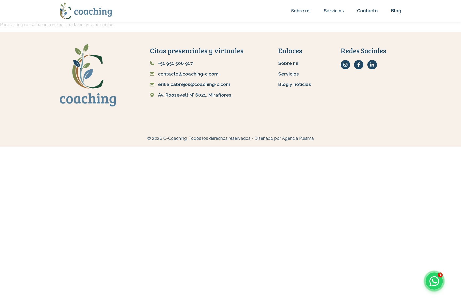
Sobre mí (301, 10)
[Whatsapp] (434, 281)
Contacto (367, 10)
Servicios (334, 10)
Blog (396, 10)
